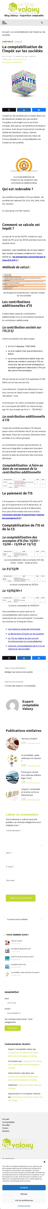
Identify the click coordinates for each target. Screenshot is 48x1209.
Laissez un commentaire (13, 62)
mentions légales (24, 1206)
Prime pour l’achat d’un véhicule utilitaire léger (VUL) (31, 775)
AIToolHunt (13, 1061)
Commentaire (13, 830)
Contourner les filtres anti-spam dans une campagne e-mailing (25, 1064)
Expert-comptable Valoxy (16, 59)
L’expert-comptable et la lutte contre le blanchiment (30, 792)
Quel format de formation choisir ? (22, 956)
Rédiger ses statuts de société (19, 672)
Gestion (5, 1131)
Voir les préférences (24, 1200)
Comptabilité (7, 42)
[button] (44, 1162)
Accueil (5, 32)
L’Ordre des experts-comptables (20, 685)
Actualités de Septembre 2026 (21, 949)
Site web (10, 880)
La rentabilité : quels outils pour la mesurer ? (31, 758)
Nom (9, 852)
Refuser (24, 1194)
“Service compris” (29, 738)
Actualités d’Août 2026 (18, 964)
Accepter (24, 1187)
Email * (8, 1008)
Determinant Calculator (19, 1073)
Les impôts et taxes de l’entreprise (24, 629)
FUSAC (5, 1128)
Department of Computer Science (24, 1093)
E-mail (10, 866)
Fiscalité (18, 42)
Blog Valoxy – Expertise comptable (24, 15)
